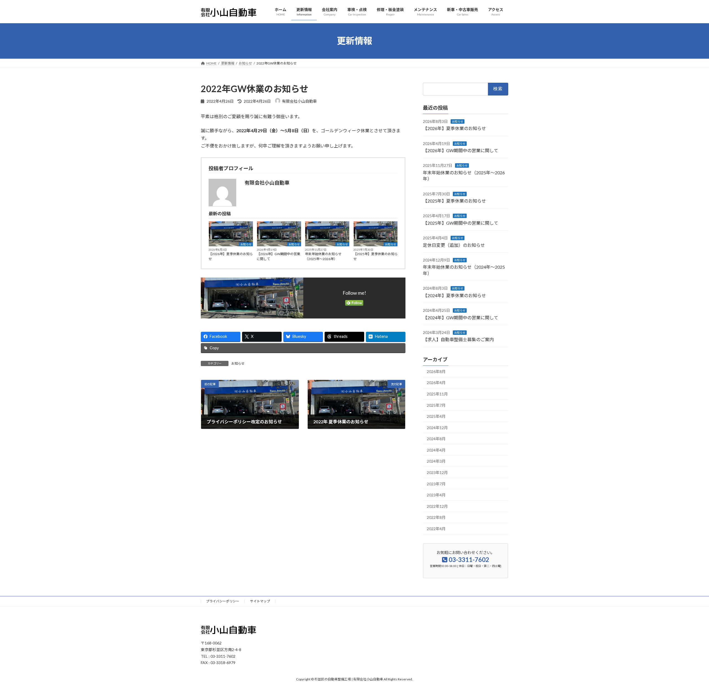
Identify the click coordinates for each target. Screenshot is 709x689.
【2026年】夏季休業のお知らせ (231, 256)
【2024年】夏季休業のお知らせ (454, 295)
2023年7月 (436, 483)
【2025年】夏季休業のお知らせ (375, 256)
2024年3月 (436, 461)
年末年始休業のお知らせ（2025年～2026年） (323, 256)
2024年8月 (436, 438)
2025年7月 (436, 405)
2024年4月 (436, 450)
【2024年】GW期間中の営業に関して (460, 317)
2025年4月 (436, 416)
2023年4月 (436, 495)
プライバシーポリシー (222, 601)
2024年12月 (437, 427)
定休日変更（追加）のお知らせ (454, 244)
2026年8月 (436, 371)
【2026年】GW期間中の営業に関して (278, 256)
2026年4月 (436, 382)
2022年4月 (436, 528)
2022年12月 (437, 506)
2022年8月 (436, 517)
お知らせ (245, 244)
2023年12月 (437, 472)
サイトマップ (260, 601)
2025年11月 (437, 394)
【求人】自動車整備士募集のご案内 (458, 339)
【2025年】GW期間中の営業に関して (460, 222)
